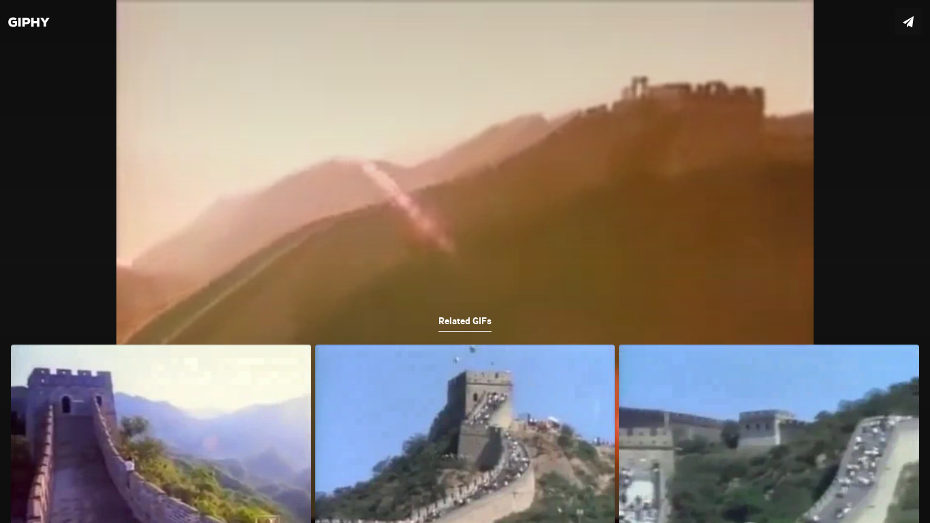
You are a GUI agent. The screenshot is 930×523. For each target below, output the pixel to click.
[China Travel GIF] (465, 261)
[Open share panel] (908, 21)
